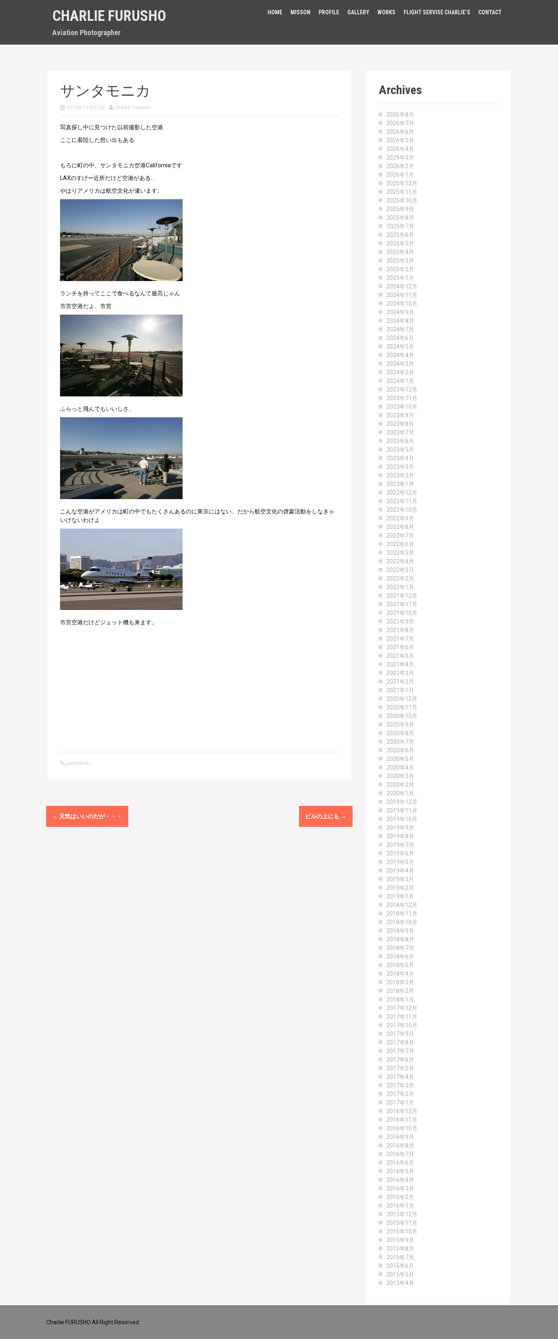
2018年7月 (400, 948)
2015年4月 (400, 1283)
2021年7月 (400, 638)
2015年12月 (401, 1214)
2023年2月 (400, 475)
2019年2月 (400, 887)
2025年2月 (400, 269)
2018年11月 (401, 913)
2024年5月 (400, 346)
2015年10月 (401, 1231)
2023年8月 (400, 424)
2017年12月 (401, 1008)
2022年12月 (401, 492)
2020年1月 (400, 793)
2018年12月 (401, 905)
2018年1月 (400, 999)
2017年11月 (401, 1016)
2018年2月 (400, 991)
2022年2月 (400, 578)
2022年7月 (400, 535)
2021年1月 (400, 690)
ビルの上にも (325, 816)
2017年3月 (400, 1085)
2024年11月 (401, 295)
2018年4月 (400, 973)
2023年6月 (400, 441)
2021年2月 (400, 681)
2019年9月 (400, 827)
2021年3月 (400, 673)
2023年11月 (401, 398)
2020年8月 (400, 733)
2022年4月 (400, 561)
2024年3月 (400, 363)
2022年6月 (400, 544)
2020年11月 (401, 707)
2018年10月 (401, 922)
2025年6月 (400, 235)
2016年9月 (400, 1137)
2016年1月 (400, 1205)
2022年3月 (400, 570)
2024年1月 (400, 381)
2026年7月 (400, 123)
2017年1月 (400, 1102)
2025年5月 (400, 243)
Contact (490, 12)
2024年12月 (401, 286)
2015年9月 (400, 1240)
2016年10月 (401, 1128)
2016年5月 (400, 1171)
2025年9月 (400, 209)
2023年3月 (400, 467)
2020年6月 (400, 750)
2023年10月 (401, 406)
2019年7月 (400, 845)
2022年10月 (401, 509)
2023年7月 (400, 432)
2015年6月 (400, 1265)
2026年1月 (400, 174)
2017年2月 (400, 1094)
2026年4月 (400, 149)
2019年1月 (400, 896)
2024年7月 (400, 329)
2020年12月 (401, 698)
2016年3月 (400, 1188)
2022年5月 (400, 552)
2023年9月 (400, 415)
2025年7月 (400, 226)
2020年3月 (400, 776)
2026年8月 (400, 114)
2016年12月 (401, 1111)
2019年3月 (400, 879)
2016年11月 (401, 1119)
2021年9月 (400, 621)
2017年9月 (400, 1034)
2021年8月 (400, 630)
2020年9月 (400, 724)
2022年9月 (400, 518)
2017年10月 (401, 1025)
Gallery (358, 12)
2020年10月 (401, 716)
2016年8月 (400, 1145)
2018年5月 (400, 965)
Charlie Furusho (109, 16)
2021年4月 (400, 664)
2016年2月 (400, 1197)
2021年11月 (401, 604)
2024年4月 (400, 355)
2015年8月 (400, 1248)
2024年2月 (400, 372)
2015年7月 (400, 1257)
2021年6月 (400, 647)
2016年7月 (400, 1154)
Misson (300, 12)
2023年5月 (400, 449)
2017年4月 (400, 1076)
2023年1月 (400, 484)
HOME (275, 12)
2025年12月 (401, 183)
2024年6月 (400, 338)
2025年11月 (401, 192)
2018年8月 (400, 939)
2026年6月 (400, 131)
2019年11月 (401, 810)
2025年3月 (400, 260)
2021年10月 (401, 613)
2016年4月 (400, 1180)
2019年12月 (401, 802)
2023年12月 (401, 389)
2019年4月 (400, 870)
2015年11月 (401, 1223)
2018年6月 (400, 956)
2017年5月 (400, 1068)
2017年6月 (400, 1059)
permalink (77, 763)
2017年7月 (400, 1051)
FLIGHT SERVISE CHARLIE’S (437, 12)
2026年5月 (400, 140)
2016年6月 (400, 1162)
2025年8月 (400, 217)
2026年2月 (400, 166)
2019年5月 (400, 862)
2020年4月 (400, 767)
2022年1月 (400, 587)
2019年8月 (400, 836)
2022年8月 (400, 527)
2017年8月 (400, 1042)
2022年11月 (401, 501)
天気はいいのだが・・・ (87, 816)
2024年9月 (400, 312)
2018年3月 (400, 982)
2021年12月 (401, 595)
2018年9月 (400, 930)
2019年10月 (401, 819)
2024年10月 (401, 303)
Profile (329, 12)
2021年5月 (400, 656)
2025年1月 (400, 278)
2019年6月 (400, 853)
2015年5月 (400, 1274)
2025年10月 (401, 200)
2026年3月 (400, 157)
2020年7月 (400, 741)
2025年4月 (400, 252)
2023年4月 (400, 458)
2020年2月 (400, 784)
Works (386, 12)
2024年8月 (400, 320)
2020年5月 (400, 759)
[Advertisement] (199, 688)
